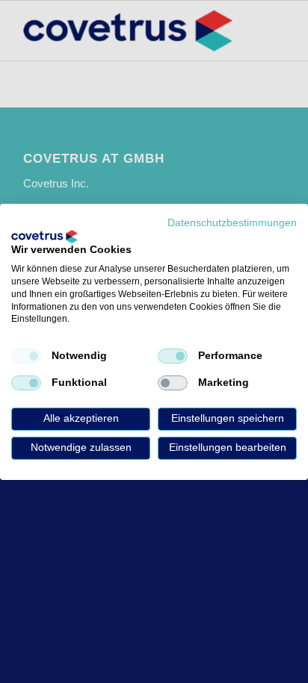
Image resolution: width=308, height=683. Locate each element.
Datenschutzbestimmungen (232, 222)
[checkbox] (26, 356)
